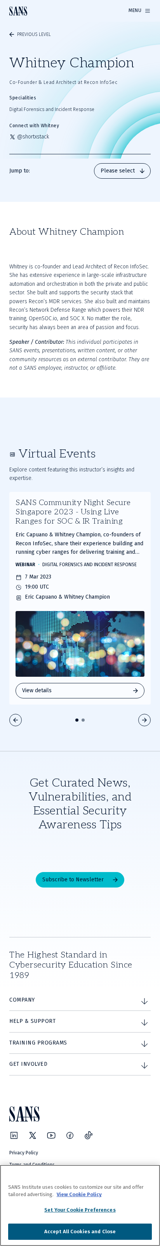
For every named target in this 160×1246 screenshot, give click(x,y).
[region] (80, 1205)
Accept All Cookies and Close (80, 1231)
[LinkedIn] (14, 1135)
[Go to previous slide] (15, 720)
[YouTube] (51, 1135)
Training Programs (38, 1042)
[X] (32, 1135)
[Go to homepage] (18, 11)
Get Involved (28, 1064)
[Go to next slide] (144, 720)
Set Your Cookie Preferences (80, 1210)
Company (22, 1000)
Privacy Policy (23, 1153)
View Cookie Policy (79, 1194)
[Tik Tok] (88, 1135)
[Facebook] (70, 1135)
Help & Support (32, 1021)
